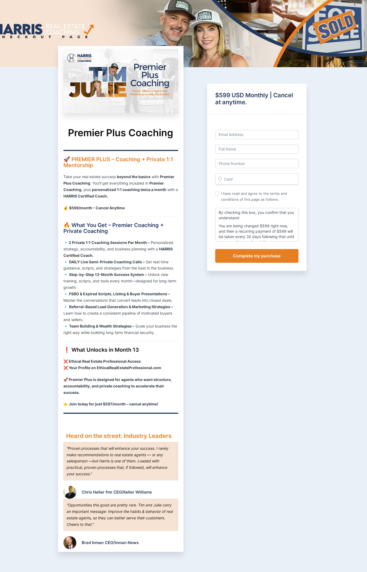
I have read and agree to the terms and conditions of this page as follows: (254, 196)
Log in (293, 125)
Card (228, 179)
